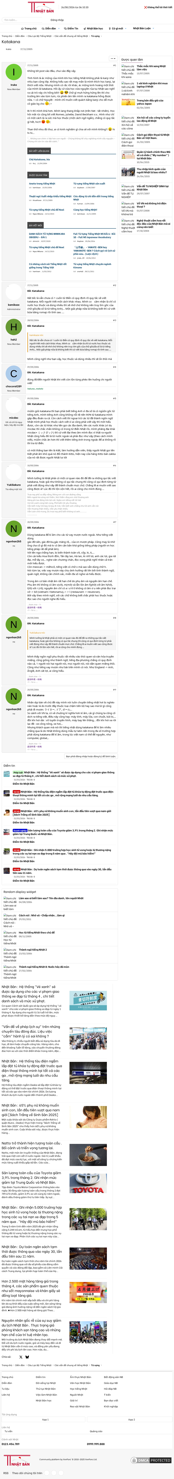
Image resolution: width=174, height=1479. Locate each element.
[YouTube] (61, 1473)
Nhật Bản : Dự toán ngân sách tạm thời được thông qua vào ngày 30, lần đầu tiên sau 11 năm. (62, 871)
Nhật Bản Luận (142, 28)
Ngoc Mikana (38, 213)
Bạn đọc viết (111, 1400)
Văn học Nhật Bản (80, 1383)
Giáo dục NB (111, 1383)
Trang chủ (30, 28)
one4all (80, 271)
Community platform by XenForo (68, 1459)
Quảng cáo (95, 1431)
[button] (59, 28)
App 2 (131, 1419)
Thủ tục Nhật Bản (46, 1388)
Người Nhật (76, 1394)
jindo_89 (80, 258)
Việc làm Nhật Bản (46, 1394)
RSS (5, 1473)
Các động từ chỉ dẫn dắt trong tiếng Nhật (93, 197)
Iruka (8, 48)
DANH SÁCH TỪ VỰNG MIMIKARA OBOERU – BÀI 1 (47, 235)
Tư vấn (8, 1431)
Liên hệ (6, 1394)
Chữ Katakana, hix (39, 159)
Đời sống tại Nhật (46, 1383)
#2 (114, 285)
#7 (114, 521)
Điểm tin (9, 765)
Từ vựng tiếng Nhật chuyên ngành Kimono (92, 265)
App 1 (45, 1419)
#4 (114, 366)
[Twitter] (54, 1473)
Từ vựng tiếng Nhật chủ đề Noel (46, 209)
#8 (114, 617)
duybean (80, 187)
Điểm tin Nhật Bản (23, 783)
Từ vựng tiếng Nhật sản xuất (89, 183)
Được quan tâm (132, 59)
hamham (36, 271)
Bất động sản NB (113, 1377)
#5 (114, 398)
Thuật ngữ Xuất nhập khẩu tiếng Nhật (50, 196)
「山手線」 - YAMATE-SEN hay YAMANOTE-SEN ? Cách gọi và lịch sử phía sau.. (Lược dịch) (94, 250)
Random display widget (20, 891)
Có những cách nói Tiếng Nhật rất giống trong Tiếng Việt (48, 265)
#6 (114, 465)
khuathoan (37, 200)
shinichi (36, 241)
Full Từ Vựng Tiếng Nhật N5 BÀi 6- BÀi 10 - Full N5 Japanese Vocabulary (94, 235)
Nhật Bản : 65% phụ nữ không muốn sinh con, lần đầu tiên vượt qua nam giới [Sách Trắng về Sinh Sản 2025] (62, 812)
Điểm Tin (72, 28)
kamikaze (37, 187)
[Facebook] (46, 1473)
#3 (114, 320)
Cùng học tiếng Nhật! (85, 209)
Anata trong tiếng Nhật (42, 183)
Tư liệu (5, 1388)
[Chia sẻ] (107, 65)
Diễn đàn (50, 28)
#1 (114, 65)
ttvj (34, 163)
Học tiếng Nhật (78, 1388)
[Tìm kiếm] (44, 20)
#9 (114, 689)
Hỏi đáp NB (110, 1388)
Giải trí (74, 1400)
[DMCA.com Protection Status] (151, 1460)
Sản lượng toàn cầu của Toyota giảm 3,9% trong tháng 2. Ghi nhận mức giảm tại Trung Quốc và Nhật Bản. (63, 832)
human (80, 203)
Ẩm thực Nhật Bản (80, 1377)
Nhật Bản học (95, 28)
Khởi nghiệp (111, 1406)
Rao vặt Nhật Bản (80, 1406)
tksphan (80, 241)
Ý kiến (107, 1394)
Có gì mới (117, 28)
